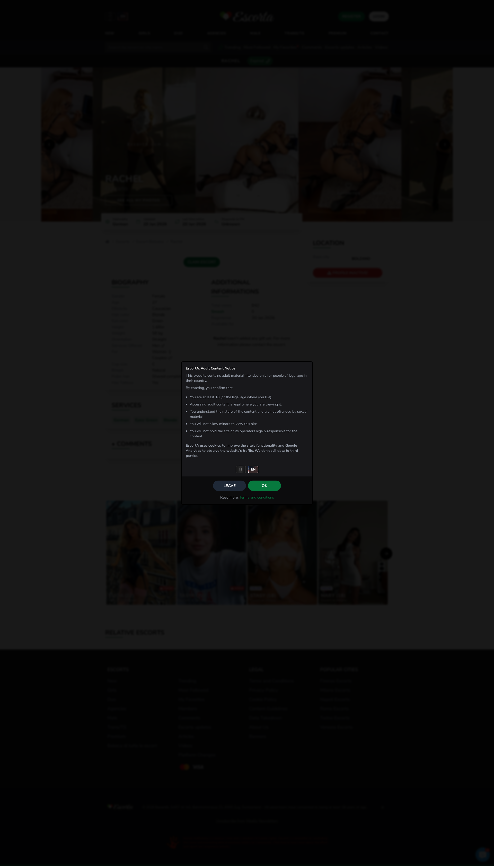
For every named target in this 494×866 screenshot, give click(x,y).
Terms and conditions (257, 497)
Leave (230, 485)
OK (264, 485)
